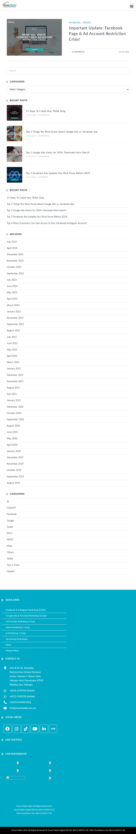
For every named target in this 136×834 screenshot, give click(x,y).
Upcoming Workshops (17, 639)
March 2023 (13, 305)
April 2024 (12, 248)
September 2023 (15, 274)
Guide (10, 527)
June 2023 (12, 286)
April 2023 (12, 299)
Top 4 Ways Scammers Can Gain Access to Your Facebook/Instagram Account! (47, 223)
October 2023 (14, 267)
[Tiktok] (26, 729)
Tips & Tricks (13, 565)
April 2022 (12, 356)
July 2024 (12, 242)
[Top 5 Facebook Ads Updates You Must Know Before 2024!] (14, 174)
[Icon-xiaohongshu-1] (53, 729)
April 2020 (12, 445)
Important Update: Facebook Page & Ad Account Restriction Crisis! (97, 33)
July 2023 (12, 280)
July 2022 (12, 337)
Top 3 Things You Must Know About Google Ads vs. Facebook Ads (62, 132)
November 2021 (15, 381)
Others (10, 552)
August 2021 (13, 388)
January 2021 (14, 400)
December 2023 (15, 254)
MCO (9, 533)
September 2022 (15, 324)
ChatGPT (11, 508)
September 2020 (15, 419)
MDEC (10, 540)
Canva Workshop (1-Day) (18, 627)
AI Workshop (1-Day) (16, 633)
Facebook (74, 23)
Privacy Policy (12, 650)
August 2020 (13, 426)
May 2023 (12, 292)
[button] (131, 6)
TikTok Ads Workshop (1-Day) (20, 621)
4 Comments (78, 52)
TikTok (10, 559)
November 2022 (15, 318)
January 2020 (14, 451)
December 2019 (15, 457)
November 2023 (15, 261)
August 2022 (13, 331)
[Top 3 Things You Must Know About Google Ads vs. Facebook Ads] (14, 133)
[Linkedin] (44, 729)
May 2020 (12, 439)
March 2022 (13, 362)
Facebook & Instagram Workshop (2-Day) (26, 610)
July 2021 (12, 394)
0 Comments (43, 115)
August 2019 (13, 483)
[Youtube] (35, 729)
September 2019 (15, 477)
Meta (9, 546)
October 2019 (14, 470)
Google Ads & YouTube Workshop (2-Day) (26, 615)
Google (10, 521)
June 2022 (12, 343)
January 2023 (14, 312)
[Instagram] (16, 729)
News (8, 645)
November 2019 (15, 464)
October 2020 (14, 413)
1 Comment (43, 177)
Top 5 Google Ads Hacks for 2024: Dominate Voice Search (57, 153)
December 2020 (15, 407)
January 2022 (14, 369)
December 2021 (15, 375)
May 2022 (12, 350)
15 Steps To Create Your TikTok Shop (46, 111)
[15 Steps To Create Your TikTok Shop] (14, 112)
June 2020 (12, 432)
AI (8, 501)
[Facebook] (7, 729)
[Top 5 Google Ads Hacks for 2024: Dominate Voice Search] (14, 154)
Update (87, 23)
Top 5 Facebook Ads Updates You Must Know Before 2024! (58, 173)
